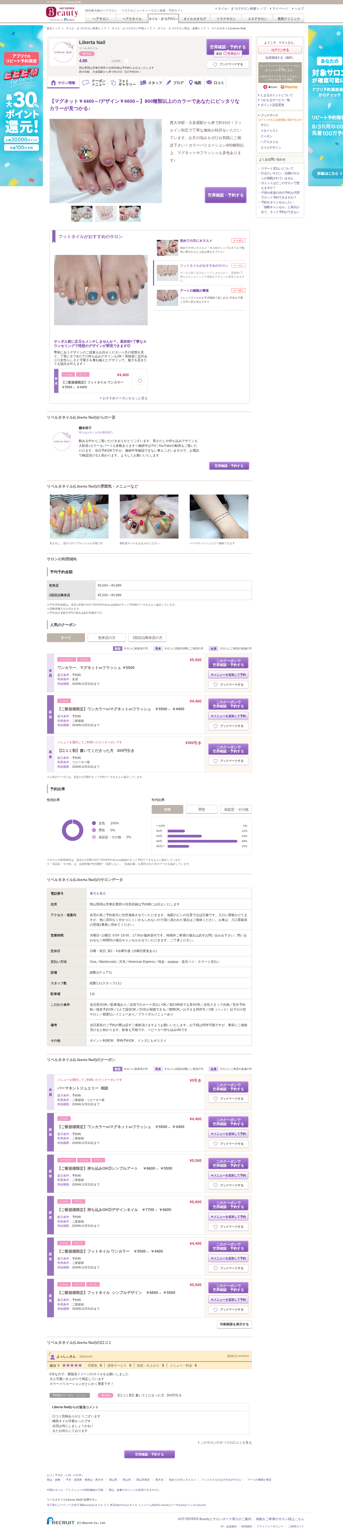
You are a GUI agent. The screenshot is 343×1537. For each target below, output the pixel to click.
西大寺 (159, 1479)
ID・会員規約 (229, 1526)
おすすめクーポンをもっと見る (125, 398)
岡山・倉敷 (53, 1479)
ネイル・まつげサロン (163, 19)
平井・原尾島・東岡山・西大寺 (84, 1479)
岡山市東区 (143, 1479)
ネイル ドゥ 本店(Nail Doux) (112, 1504)
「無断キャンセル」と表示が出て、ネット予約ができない (280, 209)
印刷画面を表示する (234, 1324)
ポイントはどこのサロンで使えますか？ (280, 185)
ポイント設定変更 (272, 105)
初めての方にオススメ (182, 1479)
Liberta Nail (92, 42)
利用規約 (246, 1526)
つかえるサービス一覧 (275, 100)
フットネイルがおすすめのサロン (222, 1479)
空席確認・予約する (228, 50)
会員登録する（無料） (280, 58)
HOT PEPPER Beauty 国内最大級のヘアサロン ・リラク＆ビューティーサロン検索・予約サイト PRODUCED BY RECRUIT (63, 14)
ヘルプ (299, 8)
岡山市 (127, 1479)
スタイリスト (269, 131)
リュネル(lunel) (196, 1504)
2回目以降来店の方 (147, 638)
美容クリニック (289, 19)
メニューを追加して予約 (230, 674)
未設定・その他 (236, 809)
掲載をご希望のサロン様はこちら (280, 1519)
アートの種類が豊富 (259, 1479)
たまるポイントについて (276, 95)
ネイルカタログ (195, 19)
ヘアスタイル (132, 19)
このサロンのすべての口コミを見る (226, 1442)
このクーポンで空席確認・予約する (228, 663)
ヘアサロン (101, 19)
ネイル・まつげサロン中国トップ (132, 28)
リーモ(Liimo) (178, 1504)
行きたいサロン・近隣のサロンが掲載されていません (280, 175)
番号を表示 (98, 893)
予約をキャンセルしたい (277, 202)
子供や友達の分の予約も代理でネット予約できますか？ (280, 195)
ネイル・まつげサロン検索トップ (242, 8)
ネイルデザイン (270, 147)
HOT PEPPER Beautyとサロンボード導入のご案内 (214, 1519)
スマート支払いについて (277, 168)
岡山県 (113, 1479)
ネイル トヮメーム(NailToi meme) (149, 1504)
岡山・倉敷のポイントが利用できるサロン (134, 1489)
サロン (264, 125)
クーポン (266, 136)
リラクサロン (226, 19)
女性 (167, 809)
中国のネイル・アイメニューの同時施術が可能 (75, 1489)
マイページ (280, 8)
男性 (201, 809)
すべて (66, 638)
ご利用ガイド (296, 1526)
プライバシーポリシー (270, 1526)
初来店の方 (106, 638)
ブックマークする (231, 64)
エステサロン (257, 19)
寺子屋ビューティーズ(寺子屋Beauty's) (70, 1504)
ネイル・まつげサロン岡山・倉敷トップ (182, 28)
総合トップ (53, 28)
